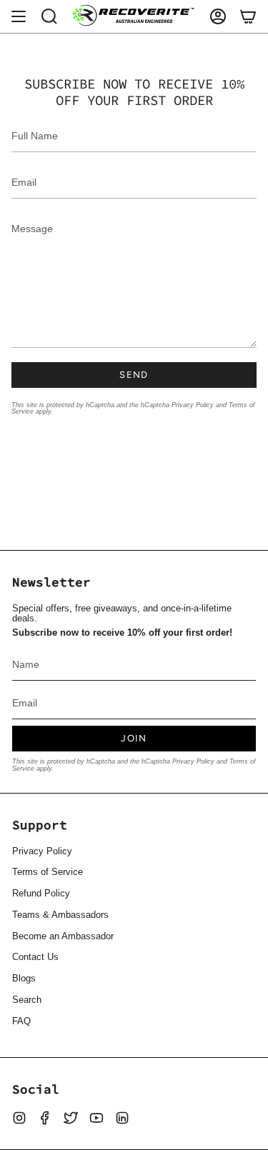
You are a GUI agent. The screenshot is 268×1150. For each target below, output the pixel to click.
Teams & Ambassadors (60, 915)
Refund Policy (41, 894)
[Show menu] (18, 16)
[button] (49, 16)
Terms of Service (47, 872)
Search (26, 1000)
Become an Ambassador (63, 936)
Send (133, 374)
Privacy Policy (193, 405)
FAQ (21, 1021)
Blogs (24, 979)
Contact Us (35, 957)
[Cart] (248, 16)
